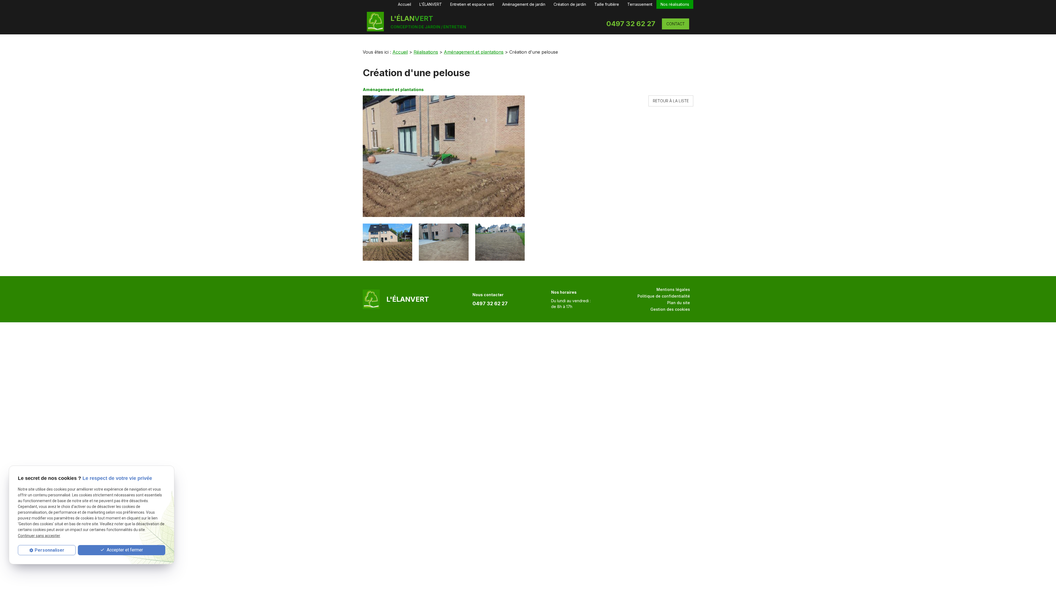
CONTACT (675, 23)
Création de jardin (570, 4)
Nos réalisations (675, 4)
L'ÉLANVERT (430, 4)
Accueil (404, 4)
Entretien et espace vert (472, 4)
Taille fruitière (606, 4)
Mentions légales (673, 289)
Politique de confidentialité (663, 296)
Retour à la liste (671, 100)
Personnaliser (49, 550)
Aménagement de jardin (523, 4)
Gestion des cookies (670, 309)
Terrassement (639, 4)
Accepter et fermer (124, 549)
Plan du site (678, 302)
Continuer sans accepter (39, 536)
